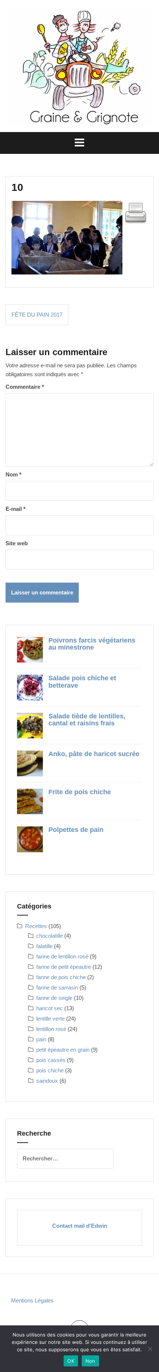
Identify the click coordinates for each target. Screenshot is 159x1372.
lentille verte (50, 1018)
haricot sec (49, 1008)
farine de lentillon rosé (62, 956)
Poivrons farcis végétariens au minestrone (91, 644)
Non (90, 1361)
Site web (17, 543)
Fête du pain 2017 (36, 314)
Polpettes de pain (76, 829)
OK (70, 1361)
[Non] (149, 1348)
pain (41, 1039)
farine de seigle (54, 998)
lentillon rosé (51, 1029)
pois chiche (50, 1070)
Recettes (36, 926)
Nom (13, 474)
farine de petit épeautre (63, 967)
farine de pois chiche (61, 977)
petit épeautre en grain (62, 1049)
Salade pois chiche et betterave (82, 681)
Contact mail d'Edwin (79, 1226)
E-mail (16, 509)
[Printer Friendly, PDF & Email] (136, 212)
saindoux (47, 1081)
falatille (44, 946)
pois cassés (50, 1060)
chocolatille (49, 936)
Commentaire (25, 387)
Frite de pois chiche (79, 792)
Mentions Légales (32, 1300)
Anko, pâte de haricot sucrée (93, 754)
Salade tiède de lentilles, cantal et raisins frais (86, 719)
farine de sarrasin (57, 987)
